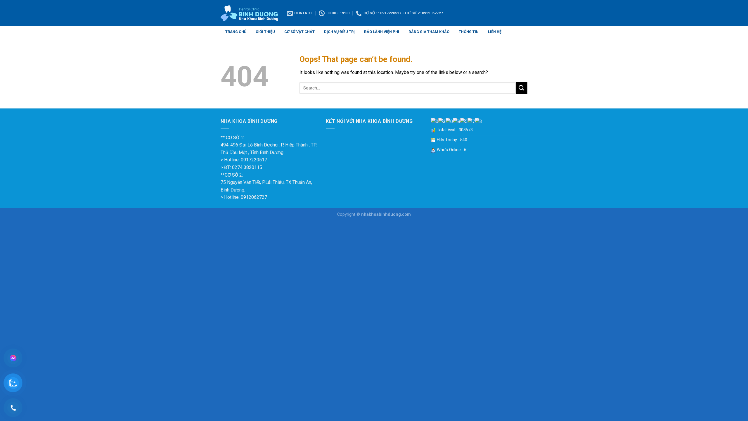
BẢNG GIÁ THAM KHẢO (428, 32)
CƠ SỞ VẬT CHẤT (299, 32)
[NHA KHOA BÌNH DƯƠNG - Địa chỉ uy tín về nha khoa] (249, 13)
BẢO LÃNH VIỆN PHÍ (381, 32)
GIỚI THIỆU (265, 32)
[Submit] (521, 88)
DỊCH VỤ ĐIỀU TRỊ (339, 32)
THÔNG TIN (469, 32)
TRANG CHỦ (235, 32)
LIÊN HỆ (494, 32)
